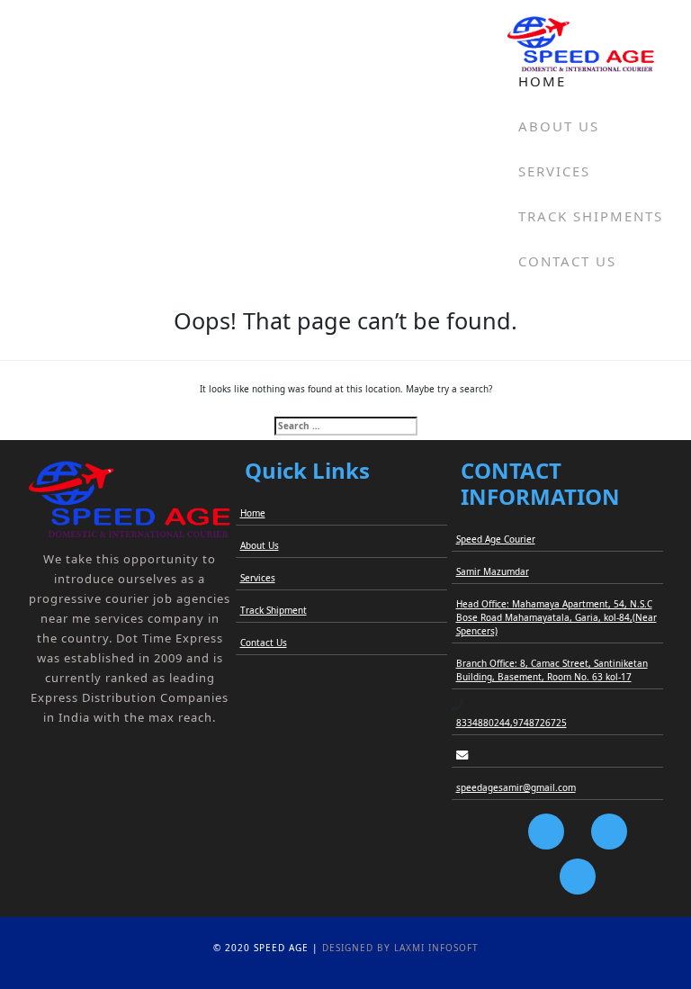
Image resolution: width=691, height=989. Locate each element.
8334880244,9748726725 (511, 722)
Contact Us (567, 261)
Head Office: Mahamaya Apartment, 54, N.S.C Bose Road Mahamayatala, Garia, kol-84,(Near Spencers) (556, 617)
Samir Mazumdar (492, 571)
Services (554, 171)
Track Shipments (590, 216)
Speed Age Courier (495, 539)
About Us (558, 126)
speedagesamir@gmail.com (516, 787)
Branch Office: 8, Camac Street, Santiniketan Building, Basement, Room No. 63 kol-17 (552, 670)
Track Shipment (273, 610)
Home (542, 81)
